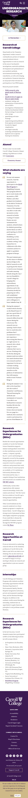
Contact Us (14, 736)
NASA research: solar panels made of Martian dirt (13, 92)
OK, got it (17, 795)
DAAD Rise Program (11, 681)
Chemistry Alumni (14, 161)
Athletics (14, 717)
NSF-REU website (8, 482)
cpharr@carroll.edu (14, 556)
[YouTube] (7, 756)
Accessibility (14, 713)
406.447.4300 (18, 766)
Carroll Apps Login (14, 723)
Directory (14, 746)
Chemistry (15, 15)
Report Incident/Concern (14, 726)
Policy (12, 795)
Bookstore (14, 720)
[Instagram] (10, 756)
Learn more (10, 156)
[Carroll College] (6, 3)
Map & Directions (14, 739)
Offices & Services (14, 749)
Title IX (14, 780)
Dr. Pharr (11, 525)
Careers (14, 742)
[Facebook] (14, 756)
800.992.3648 (10, 766)
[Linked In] (21, 756)
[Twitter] (17, 756)
